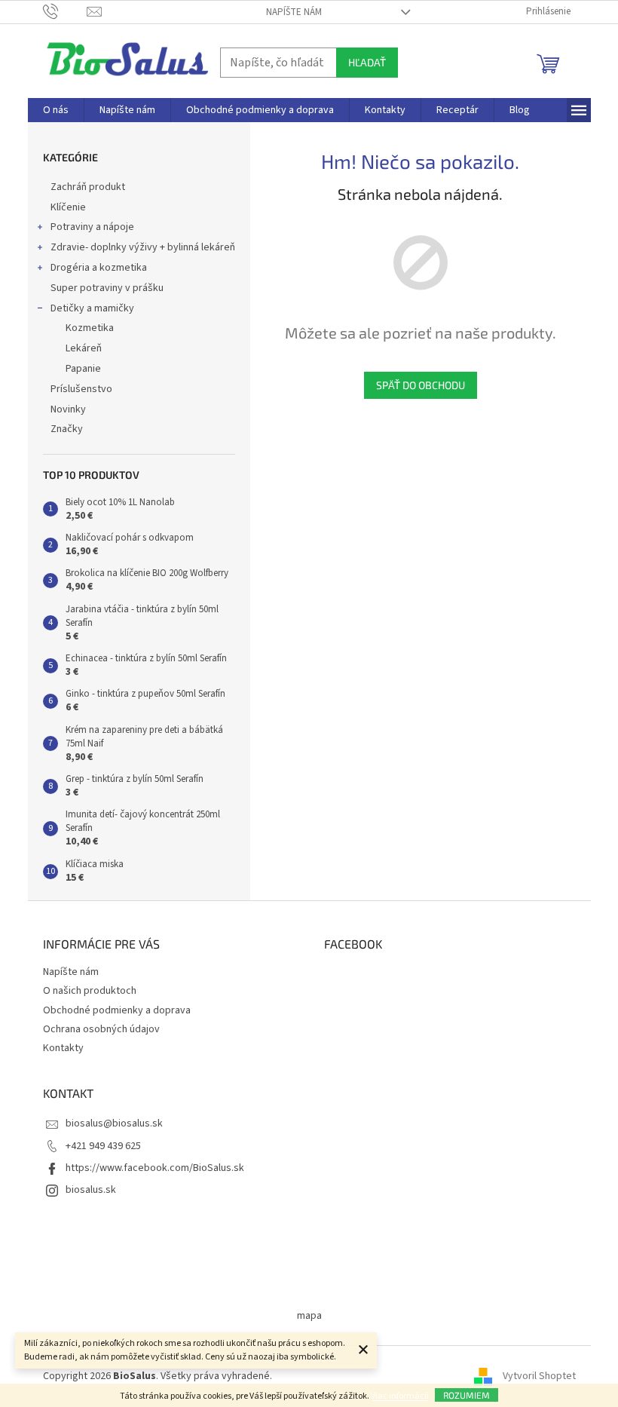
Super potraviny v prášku (107, 288)
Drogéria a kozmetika (98, 267)
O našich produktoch (89, 990)
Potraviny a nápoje (92, 226)
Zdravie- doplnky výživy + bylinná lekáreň (142, 247)
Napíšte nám (294, 12)
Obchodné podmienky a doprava (117, 1010)
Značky (66, 429)
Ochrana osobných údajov (101, 1029)
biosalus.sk (91, 1189)
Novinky (68, 409)
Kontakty (63, 1048)
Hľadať (367, 62)
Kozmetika (90, 328)
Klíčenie (68, 207)
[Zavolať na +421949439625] (65, 11)
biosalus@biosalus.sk (114, 1123)
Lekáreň (84, 348)
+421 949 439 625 (103, 1146)
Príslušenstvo (81, 389)
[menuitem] (56, 110)
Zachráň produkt (87, 187)
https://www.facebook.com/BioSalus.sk (155, 1168)
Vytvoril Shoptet (539, 1376)
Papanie (83, 368)
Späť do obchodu (420, 385)
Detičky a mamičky (92, 308)
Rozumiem (466, 1395)
